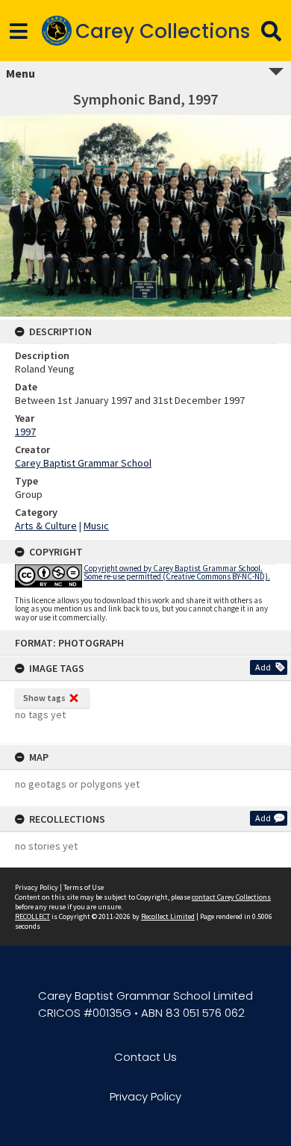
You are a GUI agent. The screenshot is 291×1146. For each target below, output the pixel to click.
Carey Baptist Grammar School (83, 463)
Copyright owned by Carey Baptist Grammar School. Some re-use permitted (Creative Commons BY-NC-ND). (177, 572)
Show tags (44, 697)
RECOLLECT (32, 916)
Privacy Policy (36, 887)
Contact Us (145, 1057)
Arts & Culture (46, 525)
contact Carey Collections (231, 897)
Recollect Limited (168, 916)
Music (96, 525)
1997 (25, 431)
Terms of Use (83, 887)
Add (263, 667)
